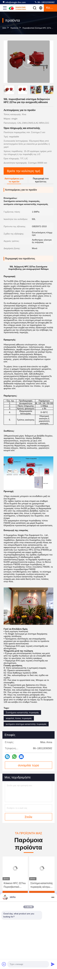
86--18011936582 (46, 2)
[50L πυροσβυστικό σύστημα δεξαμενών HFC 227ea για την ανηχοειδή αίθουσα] (28, 61)
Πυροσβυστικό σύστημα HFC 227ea (37, 28)
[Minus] (53, 897)
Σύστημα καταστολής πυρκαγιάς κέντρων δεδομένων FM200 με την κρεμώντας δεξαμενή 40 (41, 885)
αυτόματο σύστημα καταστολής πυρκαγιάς (26, 724)
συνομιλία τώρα (28, 765)
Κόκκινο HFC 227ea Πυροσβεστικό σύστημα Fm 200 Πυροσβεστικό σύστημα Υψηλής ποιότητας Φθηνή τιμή (15, 885)
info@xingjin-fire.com (15, 2)
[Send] (52, 964)
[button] (53, 90)
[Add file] (4, 964)
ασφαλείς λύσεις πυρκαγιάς (19, 718)
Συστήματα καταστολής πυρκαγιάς (22, 712)
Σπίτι (4, 28)
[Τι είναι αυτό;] (14, 756)
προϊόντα (14, 28)
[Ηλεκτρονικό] (21, 757)
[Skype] (7, 757)
